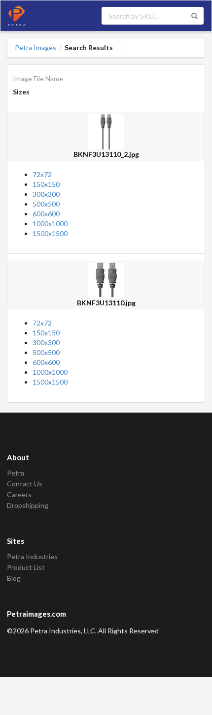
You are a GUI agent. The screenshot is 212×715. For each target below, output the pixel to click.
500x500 (46, 204)
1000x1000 (50, 223)
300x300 (46, 194)
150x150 (46, 184)
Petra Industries (32, 557)
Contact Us (24, 483)
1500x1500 (50, 233)
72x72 (42, 174)
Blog (14, 578)
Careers (19, 494)
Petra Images (35, 47)
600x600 (46, 213)
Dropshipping (27, 505)
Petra (15, 473)
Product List (26, 567)
